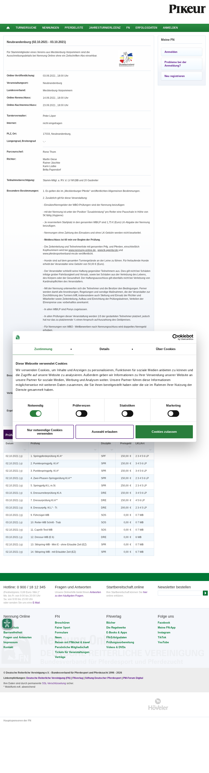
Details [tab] (105, 349)
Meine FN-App (167, 627)
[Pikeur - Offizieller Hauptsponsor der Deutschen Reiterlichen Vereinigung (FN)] (21, 704)
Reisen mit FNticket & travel (72, 642)
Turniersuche (26, 27)
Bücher (110, 622)
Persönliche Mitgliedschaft (72, 647)
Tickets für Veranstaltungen (72, 652)
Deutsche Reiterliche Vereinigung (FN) (48, 678)
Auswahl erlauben (104, 431)
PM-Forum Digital (133, 678)
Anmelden (170, 27)
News (58, 637)
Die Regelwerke (116, 627)
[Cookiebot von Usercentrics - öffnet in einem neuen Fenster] (175, 337)
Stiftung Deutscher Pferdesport (103, 678)
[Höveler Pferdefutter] (158, 704)
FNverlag (78, 678)
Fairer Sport (62, 627)
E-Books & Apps (116, 632)
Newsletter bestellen (174, 587)
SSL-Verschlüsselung (54, 683)
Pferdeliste (74, 27)
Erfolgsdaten (146, 27)
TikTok (162, 637)
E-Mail (36, 602)
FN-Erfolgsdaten (116, 637)
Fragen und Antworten (17, 637)
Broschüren (62, 622)
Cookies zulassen (164, 431)
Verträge (60, 657)
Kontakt (8, 647)
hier (145, 592)
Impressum (10, 642)
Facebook (164, 622)
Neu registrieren (175, 76)
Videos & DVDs (116, 647)
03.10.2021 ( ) (14, 493)
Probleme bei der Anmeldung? (175, 64)
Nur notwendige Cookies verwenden (44, 431)
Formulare (61, 632)
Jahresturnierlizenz (105, 27)
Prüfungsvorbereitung (120, 642)
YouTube (163, 642)
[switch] (81, 413)
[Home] (8, 28)
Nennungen (50, 27)
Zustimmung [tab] (43, 349)
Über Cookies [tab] (166, 349)
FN (128, 27)
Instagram (164, 632)
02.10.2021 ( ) (14, 456)
